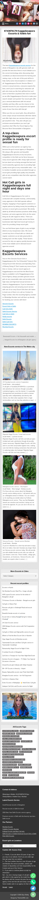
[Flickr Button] (28, 23)
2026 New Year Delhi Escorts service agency (16, 812)
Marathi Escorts (9, 765)
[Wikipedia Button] (37, 23)
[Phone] (33, 882)
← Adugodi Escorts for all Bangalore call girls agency (19, 340)
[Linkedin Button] (23, 23)
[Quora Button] (31, 23)
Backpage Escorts (24, 733)
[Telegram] (33, 888)
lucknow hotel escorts (12, 762)
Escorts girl (26, 741)
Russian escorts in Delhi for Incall (13, 809)
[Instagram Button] (25, 23)
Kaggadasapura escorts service (20, 65)
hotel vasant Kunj (10, 752)
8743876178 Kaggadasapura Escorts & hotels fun (19, 32)
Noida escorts (7, 316)
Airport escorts (27, 731)
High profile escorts (11, 749)
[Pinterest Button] (20, 23)
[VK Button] (34, 23)
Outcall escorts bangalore (14, 772)
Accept (4, 887)
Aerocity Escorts (8, 304)
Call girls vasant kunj (12, 739)
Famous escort (9, 744)
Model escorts (24, 765)
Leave (11, 887)
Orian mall (7, 770)
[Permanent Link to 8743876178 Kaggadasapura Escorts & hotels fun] (19, 50)
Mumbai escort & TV (11, 767)
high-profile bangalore (12, 746)
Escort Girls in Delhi (9, 306)
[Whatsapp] (33, 875)
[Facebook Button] (17, 23)
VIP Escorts (13, 775)
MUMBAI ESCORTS (9, 324)
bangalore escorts (11, 736)
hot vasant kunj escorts (13, 754)
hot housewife (26, 752)
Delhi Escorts (6, 319)
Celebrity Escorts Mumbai (10, 829)
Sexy (5, 775)
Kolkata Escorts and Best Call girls (13, 831)
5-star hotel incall (10, 731)
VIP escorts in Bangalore (13, 778)
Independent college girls (14, 759)
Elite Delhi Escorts (8, 836)
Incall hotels (8, 757)
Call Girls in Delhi (8, 314)
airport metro (9, 733)
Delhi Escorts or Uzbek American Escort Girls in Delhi (19, 834)
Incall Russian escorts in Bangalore (13, 805)
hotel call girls (28, 749)
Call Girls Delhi (7, 309)
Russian (31, 772)
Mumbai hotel (26, 767)
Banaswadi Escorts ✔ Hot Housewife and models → (19, 336)
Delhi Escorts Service (9, 311)
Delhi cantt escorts (11, 741)
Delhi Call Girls (7, 322)
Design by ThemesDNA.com (19, 898)
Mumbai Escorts (8, 327)
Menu (6, 23)
